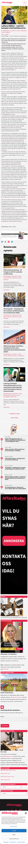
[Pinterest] (8, 242)
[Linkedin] (12, 242)
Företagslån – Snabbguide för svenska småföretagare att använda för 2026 (14, 311)
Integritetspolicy (12, 842)
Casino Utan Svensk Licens (7, 776)
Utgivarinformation (21, 842)
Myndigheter (7, 396)
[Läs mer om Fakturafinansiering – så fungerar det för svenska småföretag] (14, 260)
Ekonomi (10, 277)
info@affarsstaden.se (7, 756)
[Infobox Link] (14, 609)
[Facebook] (2, 242)
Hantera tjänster (13, 826)
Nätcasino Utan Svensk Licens (8, 770)
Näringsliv (6, 279)
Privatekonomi (20, 355)
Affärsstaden (24, 30)
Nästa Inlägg (14, 417)
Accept (14, 830)
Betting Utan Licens (5, 773)
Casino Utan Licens (5, 779)
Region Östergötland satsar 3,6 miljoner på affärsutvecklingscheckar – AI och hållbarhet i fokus (15, 440)
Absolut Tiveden (17, 697)
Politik (11, 396)
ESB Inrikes (15, 277)
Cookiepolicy (6, 842)
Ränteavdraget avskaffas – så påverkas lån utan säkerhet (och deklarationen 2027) (14, 349)
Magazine (7, 32)
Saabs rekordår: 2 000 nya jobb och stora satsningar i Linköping (14, 450)
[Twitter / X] (5, 242)
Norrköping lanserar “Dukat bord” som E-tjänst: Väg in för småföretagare (15, 488)
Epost (3, 716)
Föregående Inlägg (14, 413)
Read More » (7, 290)
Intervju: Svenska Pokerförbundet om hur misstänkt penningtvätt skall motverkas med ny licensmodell (13, 387)
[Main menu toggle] (24, 2)
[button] (26, 813)
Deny (14, 834)
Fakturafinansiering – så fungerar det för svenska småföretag (13, 272)
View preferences (14, 838)
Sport (15, 396)
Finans (20, 277)
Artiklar (3, 32)
